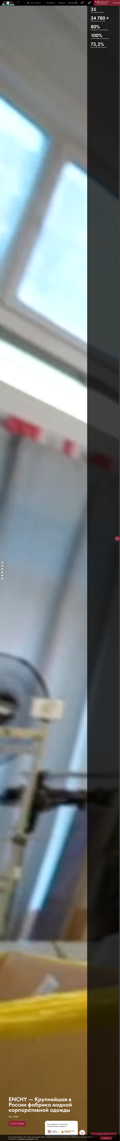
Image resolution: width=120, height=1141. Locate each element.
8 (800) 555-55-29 (102, 2)
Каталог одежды (17, 1124)
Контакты (72, 3)
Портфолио (51, 3)
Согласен (106, 1138)
